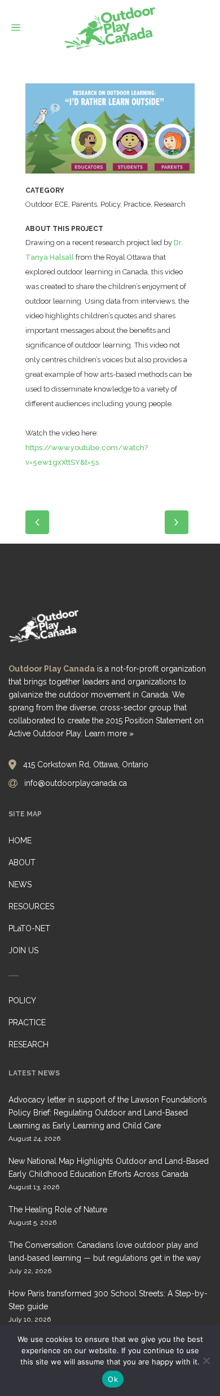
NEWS (20, 884)
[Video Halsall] (110, 132)
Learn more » (109, 733)
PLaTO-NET (29, 928)
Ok (113, 1379)
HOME (20, 840)
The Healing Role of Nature (57, 1209)
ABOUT (22, 862)
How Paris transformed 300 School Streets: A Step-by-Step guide (108, 1300)
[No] (206, 1360)
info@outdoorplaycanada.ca (75, 783)
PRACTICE (27, 1022)
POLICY (22, 1000)
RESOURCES (31, 906)
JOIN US (23, 950)
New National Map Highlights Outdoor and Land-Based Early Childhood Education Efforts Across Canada (108, 1168)
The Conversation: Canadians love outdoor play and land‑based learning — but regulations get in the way (104, 1251)
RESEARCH (28, 1044)
